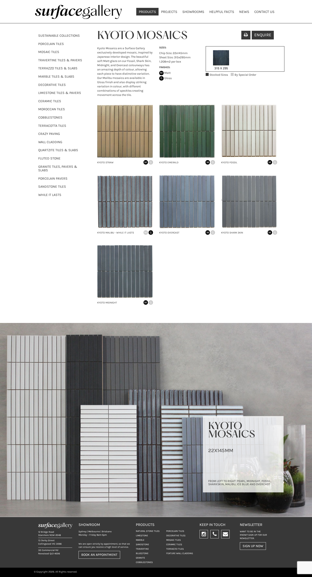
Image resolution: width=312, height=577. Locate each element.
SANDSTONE (142, 544)
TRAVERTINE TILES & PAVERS (60, 60)
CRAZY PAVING (49, 134)
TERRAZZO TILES (175, 549)
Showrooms (193, 12)
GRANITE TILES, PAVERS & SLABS (57, 168)
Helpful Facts (221, 12)
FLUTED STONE (49, 158)
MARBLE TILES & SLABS (56, 76)
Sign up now (253, 546)
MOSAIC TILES (48, 52)
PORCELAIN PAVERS (52, 178)
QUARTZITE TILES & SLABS (58, 150)
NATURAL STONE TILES (148, 531)
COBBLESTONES (50, 117)
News (244, 12)
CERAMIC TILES (49, 101)
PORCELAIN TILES (51, 44)
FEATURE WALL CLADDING (179, 553)
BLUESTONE (142, 553)
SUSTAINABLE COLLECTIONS (59, 36)
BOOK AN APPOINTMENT (99, 555)
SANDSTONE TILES (52, 186)
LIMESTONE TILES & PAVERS (59, 93)
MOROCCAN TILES (51, 109)
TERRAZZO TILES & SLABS (57, 68)
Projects (169, 12)
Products (147, 12)
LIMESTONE (142, 535)
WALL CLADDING (50, 142)
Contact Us (264, 12)
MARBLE (140, 540)
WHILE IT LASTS (49, 195)
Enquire (262, 34)
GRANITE (140, 557)
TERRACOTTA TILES (52, 126)
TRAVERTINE (142, 549)
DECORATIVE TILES (52, 85)
